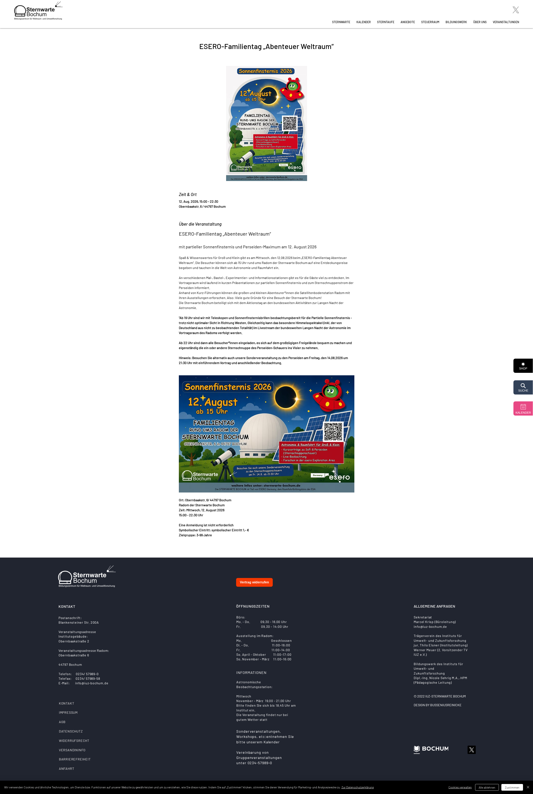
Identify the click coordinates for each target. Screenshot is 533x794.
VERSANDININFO (72, 750)
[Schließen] (528, 787)
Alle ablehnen (487, 787)
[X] (516, 10)
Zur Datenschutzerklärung (357, 787)
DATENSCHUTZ (71, 731)
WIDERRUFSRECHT (74, 740)
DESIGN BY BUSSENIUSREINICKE (438, 705)
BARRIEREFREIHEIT (75, 759)
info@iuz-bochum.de (91, 683)
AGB (62, 722)
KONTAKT (66, 703)
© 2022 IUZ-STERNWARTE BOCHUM (440, 696)
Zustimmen (512, 787)
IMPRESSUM (68, 712)
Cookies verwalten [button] (460, 787)
